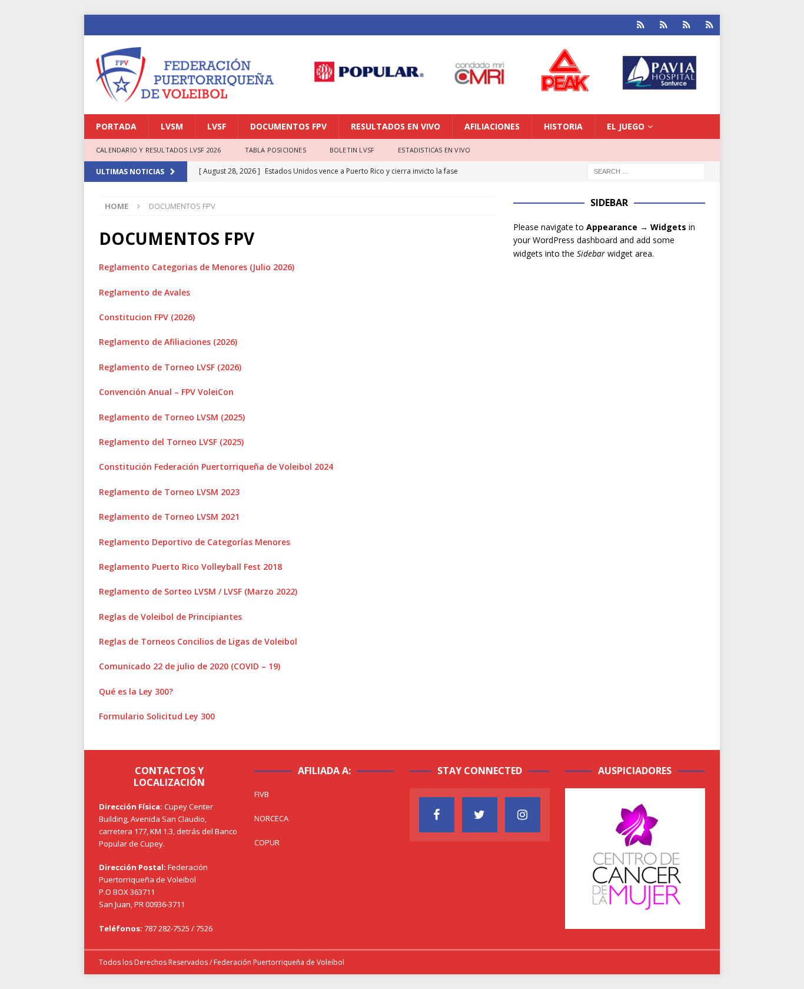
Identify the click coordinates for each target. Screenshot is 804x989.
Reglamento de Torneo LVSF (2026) (170, 367)
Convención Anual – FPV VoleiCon (166, 391)
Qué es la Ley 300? (136, 691)
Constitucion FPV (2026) (147, 317)
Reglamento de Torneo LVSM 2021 (169, 516)
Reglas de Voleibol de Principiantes (170, 616)
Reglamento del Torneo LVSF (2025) (171, 441)
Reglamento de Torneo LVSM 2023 (169, 491)
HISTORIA (563, 126)
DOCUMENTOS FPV (288, 126)
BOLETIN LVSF (352, 149)
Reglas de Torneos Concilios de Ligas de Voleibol (198, 641)
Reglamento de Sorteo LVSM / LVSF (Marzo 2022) (198, 591)
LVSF (216, 126)
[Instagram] (522, 814)
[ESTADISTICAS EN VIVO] (709, 25)
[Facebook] (436, 814)
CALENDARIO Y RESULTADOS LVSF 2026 (158, 149)
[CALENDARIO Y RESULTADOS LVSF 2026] (640, 25)
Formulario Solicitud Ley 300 (157, 716)
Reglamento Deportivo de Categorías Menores (194, 541)
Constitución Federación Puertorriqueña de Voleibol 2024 (216, 466)
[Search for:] (646, 170)
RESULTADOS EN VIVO (395, 126)
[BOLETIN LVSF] (686, 25)
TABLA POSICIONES (275, 149)
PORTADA (116, 126)
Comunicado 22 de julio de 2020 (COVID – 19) (189, 666)
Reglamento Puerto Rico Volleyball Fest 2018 (190, 566)
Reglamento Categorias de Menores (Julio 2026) (196, 267)
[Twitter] (479, 814)
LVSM (172, 126)
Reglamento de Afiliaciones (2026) (168, 341)
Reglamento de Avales (144, 292)
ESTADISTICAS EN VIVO (434, 149)
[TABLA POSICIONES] (663, 25)
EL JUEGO (625, 126)
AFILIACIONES (492, 126)
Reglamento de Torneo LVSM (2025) (172, 417)
